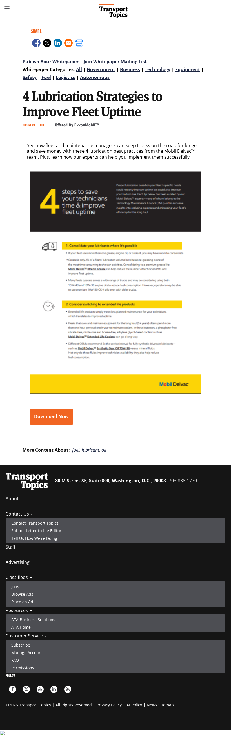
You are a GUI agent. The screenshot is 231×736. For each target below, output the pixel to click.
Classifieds (17, 577)
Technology (157, 69)
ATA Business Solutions (33, 619)
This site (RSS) (67, 689)
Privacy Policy (109, 704)
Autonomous (95, 77)
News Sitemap (160, 704)
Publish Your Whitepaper (51, 61)
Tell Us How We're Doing (34, 538)
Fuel (46, 77)
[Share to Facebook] (36, 44)
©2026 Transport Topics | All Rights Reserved (49, 704)
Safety (30, 77)
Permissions (22, 668)
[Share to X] (47, 44)
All (79, 69)
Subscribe (20, 645)
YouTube (40, 689)
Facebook (12, 689)
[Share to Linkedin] (58, 44)
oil (103, 450)
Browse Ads (22, 594)
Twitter (26, 689)
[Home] (115, 11)
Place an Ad (22, 601)
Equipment (187, 69)
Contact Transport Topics (35, 523)
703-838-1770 (183, 480)
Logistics (65, 77)
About (12, 498)
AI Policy (134, 704)
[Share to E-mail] (68, 44)
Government (101, 69)
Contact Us (18, 514)
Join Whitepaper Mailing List (115, 61)
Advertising (18, 562)
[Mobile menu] (7, 8)
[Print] (79, 44)
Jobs (15, 586)
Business (130, 69)
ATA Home (21, 627)
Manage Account (27, 652)
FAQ (15, 660)
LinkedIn (53, 689)
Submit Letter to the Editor (36, 530)
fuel (75, 450)
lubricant (90, 450)
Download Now (51, 416)
